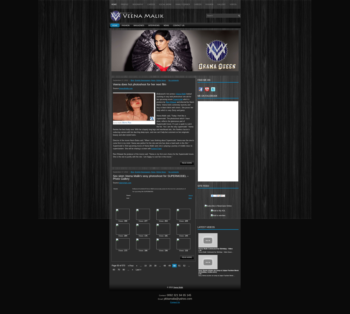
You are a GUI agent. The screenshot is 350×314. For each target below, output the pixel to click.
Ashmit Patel (156, 149)
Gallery (221, 4)
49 (169, 265)
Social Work (165, 4)
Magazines (139, 25)
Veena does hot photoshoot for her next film (139, 84)
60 (114, 269)
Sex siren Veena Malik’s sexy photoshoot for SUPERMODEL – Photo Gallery (151, 177)
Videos (233, 4)
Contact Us (126, 13)
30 (155, 265)
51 (179, 265)
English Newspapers (142, 80)
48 (165, 265)
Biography (138, 4)
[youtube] (207, 89)
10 (145, 265)
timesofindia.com (126, 88)
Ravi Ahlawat (171, 102)
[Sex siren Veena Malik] (123, 219)
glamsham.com (125, 183)
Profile (125, 4)
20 (150, 265)
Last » (138, 269)
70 (119, 269)
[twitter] (213, 89)
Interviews (154, 25)
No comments (173, 80)
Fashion (209, 4)
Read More (187, 163)
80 (124, 269)
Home (114, 4)
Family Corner (183, 4)
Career (151, 4)
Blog (132, 80)
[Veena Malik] (218, 206)
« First (130, 265)
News (114, 13)
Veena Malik (181, 94)
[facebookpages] (201, 89)
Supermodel (178, 99)
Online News (161, 80)
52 (184, 265)
